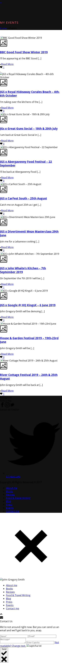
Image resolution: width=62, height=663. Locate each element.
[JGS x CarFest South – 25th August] (0, 184)
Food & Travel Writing (18, 498)
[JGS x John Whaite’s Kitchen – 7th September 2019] (0, 253)
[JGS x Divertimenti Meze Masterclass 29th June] (0, 217)
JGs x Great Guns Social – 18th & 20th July (29, 128)
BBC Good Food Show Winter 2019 (24, 52)
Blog (8, 501)
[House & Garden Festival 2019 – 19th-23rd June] (0, 323)
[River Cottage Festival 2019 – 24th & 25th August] (0, 360)
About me (11, 488)
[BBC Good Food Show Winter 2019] (0, 37)
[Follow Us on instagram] (7, 406)
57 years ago (13, 476)
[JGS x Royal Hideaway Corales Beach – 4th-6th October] (0, 70)
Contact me (12, 511)
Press (9, 504)
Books (9, 491)
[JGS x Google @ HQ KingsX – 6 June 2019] (0, 290)
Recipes (10, 494)
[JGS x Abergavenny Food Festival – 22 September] (0, 147)
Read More (7, 64)
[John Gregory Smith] (1, 1)
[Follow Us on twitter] (12, 406)
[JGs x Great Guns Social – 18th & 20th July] (0, 114)
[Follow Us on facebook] (2, 406)
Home (3, 28)
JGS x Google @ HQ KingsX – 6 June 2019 (28, 305)
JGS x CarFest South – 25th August (23, 198)
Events (10, 507)
